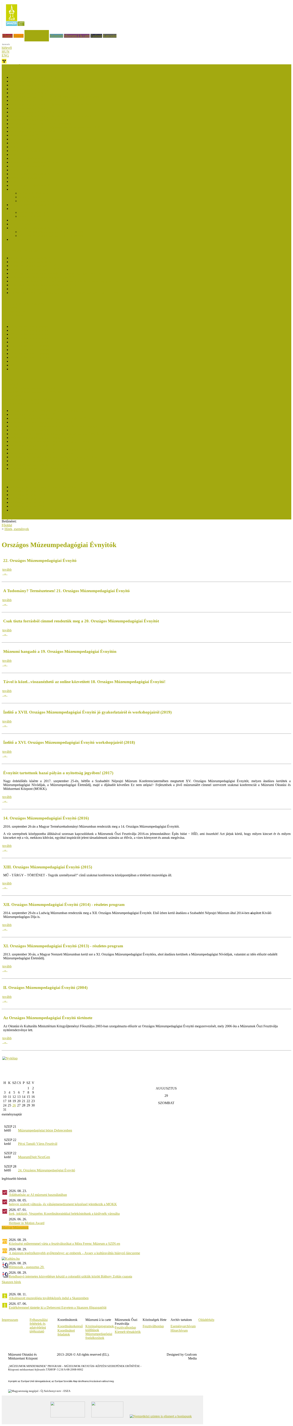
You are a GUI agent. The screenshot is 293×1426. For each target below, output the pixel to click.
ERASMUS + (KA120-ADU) (22, 380)
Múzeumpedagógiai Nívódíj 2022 (33, 108)
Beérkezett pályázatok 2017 (29, 158)
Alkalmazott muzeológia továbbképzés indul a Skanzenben (49, 1298)
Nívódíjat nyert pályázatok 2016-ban (35, 162)
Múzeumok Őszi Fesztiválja (20, 66)
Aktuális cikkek (12, 315)
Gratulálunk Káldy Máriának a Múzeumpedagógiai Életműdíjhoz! (54, 441)
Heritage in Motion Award (26, 1223)
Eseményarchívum (183, 1326)
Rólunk (19, 36)
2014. (14, 365)
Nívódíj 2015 (19, 181)
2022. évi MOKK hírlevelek (29, 342)
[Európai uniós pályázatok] (10, 1058)
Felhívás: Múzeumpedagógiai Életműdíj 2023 (41, 422)
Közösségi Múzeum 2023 (27, 494)
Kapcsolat (109, 36)
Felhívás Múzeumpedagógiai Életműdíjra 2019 (42, 437)
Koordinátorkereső (70, 1326)
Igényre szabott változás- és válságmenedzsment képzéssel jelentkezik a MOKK (63, 1204)
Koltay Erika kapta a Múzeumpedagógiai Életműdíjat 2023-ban (53, 418)
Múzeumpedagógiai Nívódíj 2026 (33, 77)
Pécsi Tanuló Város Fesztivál (37, 1143)
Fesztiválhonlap (153, 1326)
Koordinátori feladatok (66, 1332)
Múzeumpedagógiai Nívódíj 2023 (33, 100)
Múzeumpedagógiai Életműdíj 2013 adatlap (39, 464)
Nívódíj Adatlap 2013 (25, 224)
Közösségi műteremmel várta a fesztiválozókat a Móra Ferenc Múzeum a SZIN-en (64, 1243)
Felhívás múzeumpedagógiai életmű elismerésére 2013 (47, 468)
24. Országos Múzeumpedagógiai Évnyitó (46, 1170)
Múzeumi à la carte (77, 36)
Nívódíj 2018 (19, 147)
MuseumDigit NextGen (34, 1157)
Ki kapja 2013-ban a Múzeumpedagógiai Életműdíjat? (46, 461)
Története (16, 239)
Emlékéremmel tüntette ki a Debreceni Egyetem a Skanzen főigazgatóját (57, 1307)
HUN (5, 51)
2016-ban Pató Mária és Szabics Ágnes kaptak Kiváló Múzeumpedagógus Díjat (64, 281)
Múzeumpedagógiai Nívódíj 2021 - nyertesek (41, 112)
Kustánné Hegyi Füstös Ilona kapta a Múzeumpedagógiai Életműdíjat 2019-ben (64, 434)
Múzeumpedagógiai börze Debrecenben (45, 1130)
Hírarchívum (179, 1330)
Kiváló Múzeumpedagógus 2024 (32, 262)
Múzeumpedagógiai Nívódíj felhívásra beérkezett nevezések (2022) (55, 104)
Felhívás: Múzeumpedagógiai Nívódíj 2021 (39, 120)
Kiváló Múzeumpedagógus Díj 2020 (35, 269)
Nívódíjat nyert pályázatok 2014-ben (35, 185)
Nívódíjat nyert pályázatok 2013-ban (35, 205)
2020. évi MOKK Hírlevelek (30, 350)
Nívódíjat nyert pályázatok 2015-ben (35, 174)
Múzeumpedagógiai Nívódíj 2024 (33, 93)
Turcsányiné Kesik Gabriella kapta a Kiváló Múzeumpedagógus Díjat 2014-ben (64, 292)
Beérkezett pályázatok (34, 193)
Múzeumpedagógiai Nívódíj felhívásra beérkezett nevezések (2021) (55, 116)
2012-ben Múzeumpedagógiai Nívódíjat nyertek (51, 232)
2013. (14, 369)
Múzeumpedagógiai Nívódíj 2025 (33, 85)
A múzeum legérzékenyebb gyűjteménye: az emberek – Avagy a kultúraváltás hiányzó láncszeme (74, 1253)
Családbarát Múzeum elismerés (23, 304)
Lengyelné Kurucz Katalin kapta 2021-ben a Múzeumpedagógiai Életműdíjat (62, 426)
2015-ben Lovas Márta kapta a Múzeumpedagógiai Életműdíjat (53, 449)
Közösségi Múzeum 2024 (27, 491)
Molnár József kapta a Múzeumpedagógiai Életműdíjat (47, 410)
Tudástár (96, 36)
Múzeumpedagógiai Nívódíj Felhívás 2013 (39, 220)
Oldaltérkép (206, 1320)
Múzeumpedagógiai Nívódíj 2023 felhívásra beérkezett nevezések (54, 96)
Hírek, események (36, 32)
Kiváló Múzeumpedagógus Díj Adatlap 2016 (40, 289)
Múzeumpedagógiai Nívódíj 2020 (33, 131)
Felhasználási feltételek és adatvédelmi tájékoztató (39, 1325)
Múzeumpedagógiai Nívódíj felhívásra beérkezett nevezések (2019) (55, 139)
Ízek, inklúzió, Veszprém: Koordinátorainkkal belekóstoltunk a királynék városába (64, 1213)
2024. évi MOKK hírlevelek (29, 334)
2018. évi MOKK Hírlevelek (30, 357)
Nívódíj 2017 (19, 154)
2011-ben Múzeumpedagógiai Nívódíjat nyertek (51, 235)
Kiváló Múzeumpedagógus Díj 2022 (35, 265)
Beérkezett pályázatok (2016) (30, 166)
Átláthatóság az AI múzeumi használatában (38, 1195)
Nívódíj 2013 (19, 208)
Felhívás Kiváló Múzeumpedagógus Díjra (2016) (43, 285)
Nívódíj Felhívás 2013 (34, 216)
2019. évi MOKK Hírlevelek (30, 353)
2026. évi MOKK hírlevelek (29, 326)
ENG (5, 55)
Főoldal (7, 36)
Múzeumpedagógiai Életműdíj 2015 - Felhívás (41, 453)
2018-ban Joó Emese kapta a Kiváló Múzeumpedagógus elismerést (55, 273)
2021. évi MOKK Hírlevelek (30, 346)
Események (9, 307)
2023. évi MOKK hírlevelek (29, 338)
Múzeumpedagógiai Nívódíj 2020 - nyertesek (41, 123)
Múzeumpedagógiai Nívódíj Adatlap (43, 201)
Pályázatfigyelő (12, 395)
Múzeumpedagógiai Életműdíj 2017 (34, 445)
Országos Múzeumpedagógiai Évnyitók (28, 388)
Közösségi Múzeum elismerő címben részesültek (43, 487)
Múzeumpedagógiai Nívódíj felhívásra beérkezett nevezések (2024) (55, 89)
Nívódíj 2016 (19, 170)
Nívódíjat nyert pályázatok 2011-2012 (36, 228)
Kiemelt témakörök (128, 1332)
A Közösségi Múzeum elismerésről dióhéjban (41, 510)
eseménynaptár (12, 1114)
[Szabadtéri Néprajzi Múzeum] (15, 27)
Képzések (56, 36)
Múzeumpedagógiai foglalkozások (98, 1336)
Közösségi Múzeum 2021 (27, 498)
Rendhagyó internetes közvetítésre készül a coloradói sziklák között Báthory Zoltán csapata (70, 1276)
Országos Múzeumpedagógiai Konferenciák (31, 392)
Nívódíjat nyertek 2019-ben (29, 135)
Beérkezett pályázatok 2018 (29, 150)
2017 (13, 361)
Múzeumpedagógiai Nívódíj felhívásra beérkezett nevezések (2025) (55, 81)
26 (14, 1105)
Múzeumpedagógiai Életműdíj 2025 (34, 414)
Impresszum (10, 1320)
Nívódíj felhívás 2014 (33, 197)
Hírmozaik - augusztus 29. (26, 1267)
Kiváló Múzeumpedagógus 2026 (32, 258)
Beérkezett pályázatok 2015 (29, 178)
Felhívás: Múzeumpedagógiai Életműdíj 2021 (41, 430)
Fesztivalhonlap (125, 1327)
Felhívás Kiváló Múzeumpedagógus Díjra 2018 (42, 277)
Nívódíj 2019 (19, 143)
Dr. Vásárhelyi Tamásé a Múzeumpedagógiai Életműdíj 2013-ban (54, 457)
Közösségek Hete (14, 384)
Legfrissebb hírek (13, 311)
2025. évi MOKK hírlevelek (29, 330)
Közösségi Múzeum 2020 (27, 502)
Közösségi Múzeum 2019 (27, 506)
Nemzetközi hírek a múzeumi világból (27, 399)
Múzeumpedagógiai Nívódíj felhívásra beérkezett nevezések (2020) (55, 127)
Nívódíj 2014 (19, 189)
